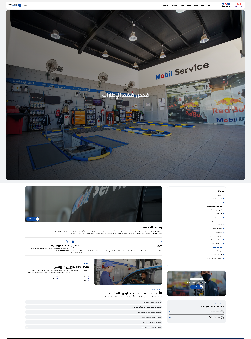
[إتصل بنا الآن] (201, 287)
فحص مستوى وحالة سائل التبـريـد (214, 210)
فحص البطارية (219, 214)
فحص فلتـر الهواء (218, 217)
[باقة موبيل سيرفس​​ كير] (170, 311)
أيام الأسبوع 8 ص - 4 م (12, 4)
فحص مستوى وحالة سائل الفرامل (214, 206)
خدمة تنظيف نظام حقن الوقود (215, 225)
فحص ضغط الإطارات (217, 247)
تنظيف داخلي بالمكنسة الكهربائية (214, 258)
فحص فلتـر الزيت (218, 202)
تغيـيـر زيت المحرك (218, 195)
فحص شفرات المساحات (216, 255)
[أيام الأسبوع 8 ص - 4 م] (20, 5)
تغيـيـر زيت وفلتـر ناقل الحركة (215, 199)
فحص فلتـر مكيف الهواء (216, 221)
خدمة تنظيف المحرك (217, 228)
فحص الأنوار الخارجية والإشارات (215, 240)
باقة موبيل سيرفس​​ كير (217, 311)
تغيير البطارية (219, 232)
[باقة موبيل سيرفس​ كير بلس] (170, 317)
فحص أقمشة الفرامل (217, 243)
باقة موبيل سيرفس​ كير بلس (216, 317)
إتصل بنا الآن (195, 287)
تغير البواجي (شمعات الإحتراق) (215, 236)
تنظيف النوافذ (219, 262)
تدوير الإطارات (219, 251)
